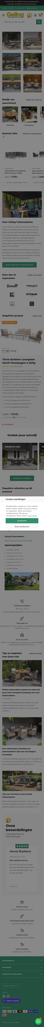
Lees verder (32, 516)
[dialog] (22, 513)
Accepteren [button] (22, 521)
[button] (22, 527)
